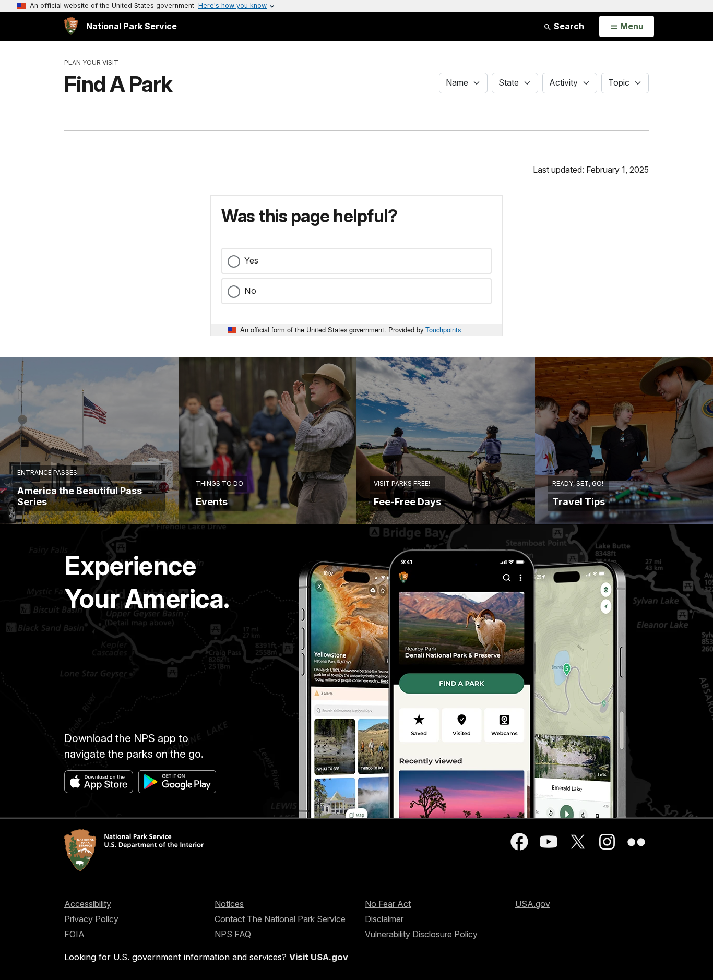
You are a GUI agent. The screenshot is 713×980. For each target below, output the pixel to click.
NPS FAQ (233, 934)
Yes (251, 260)
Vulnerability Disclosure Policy (421, 934)
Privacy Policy (91, 919)
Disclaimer (384, 919)
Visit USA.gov (318, 957)
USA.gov (532, 904)
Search (568, 26)
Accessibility (87, 904)
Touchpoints (443, 329)
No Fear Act (388, 904)
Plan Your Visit (91, 62)
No (250, 290)
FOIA (74, 934)
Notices (229, 904)
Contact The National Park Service (280, 919)
